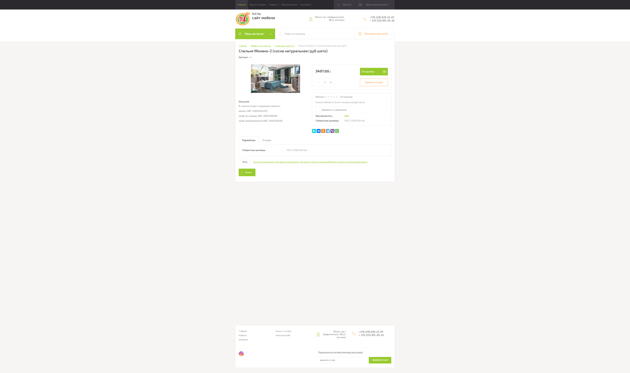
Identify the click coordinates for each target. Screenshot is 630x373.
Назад (248, 172)
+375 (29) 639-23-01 (382, 17)
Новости (273, 4)
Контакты (306, 4)
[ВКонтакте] (319, 131)
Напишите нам (289, 4)
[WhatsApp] (337, 131)
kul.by (256, 14)
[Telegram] (328, 131)
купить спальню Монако (323, 162)
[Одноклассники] (323, 131)
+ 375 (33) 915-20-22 (382, 20)
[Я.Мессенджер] (314, 131)
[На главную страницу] (242, 19)
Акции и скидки (258, 4)
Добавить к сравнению (334, 109)
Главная (241, 4)
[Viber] (332, 131)
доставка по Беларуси (287, 162)
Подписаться (380, 360)
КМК (346, 116)
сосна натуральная (263, 162)
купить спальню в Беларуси (352, 162)
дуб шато (304, 162)
